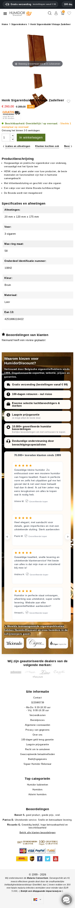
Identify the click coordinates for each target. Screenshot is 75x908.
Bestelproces (37, 720)
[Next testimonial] (68, 537)
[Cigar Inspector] (58, 643)
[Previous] (3, 146)
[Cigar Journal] (36, 643)
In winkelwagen (31, 137)
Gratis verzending (33, 4)
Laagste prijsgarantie (26, 414)
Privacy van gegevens (37, 730)
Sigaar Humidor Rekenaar (37, 764)
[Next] (71, 146)
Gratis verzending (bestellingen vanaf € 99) (40, 384)
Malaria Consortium (37, 878)
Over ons (38, 734)
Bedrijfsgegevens (37, 759)
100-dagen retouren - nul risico (32, 394)
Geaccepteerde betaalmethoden (37, 754)
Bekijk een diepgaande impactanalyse (41, 891)
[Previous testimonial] (7, 537)
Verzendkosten (37, 715)
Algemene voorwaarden (37, 725)
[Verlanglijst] (69, 14)
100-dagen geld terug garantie (37, 739)
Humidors (37, 789)
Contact (37, 697)
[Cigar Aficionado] (14, 643)
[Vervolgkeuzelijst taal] (37, 899)
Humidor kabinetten (37, 784)
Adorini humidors (37, 794)
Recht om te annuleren (37, 749)
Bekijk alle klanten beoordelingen (38, 832)
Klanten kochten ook (47, 146)
